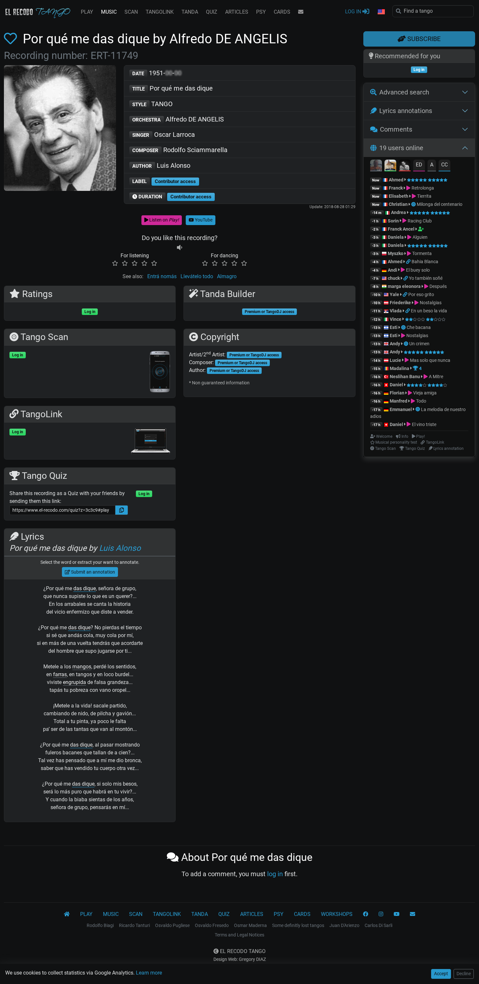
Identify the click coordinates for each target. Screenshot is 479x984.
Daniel (397, 384)
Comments (396, 129)
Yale (394, 294)
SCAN (131, 12)
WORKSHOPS (337, 914)
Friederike (400, 302)
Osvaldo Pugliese (172, 925)
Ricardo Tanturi (134, 925)
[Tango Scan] (414, 204)
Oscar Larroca (163, 134)
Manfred (398, 401)
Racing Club (419, 220)
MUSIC (109, 12)
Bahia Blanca (425, 261)
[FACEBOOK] (365, 914)
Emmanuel (401, 409)
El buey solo (417, 270)
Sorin (393, 220)
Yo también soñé (426, 278)
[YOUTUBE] (396, 914)
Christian (398, 204)
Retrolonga (422, 188)
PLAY (87, 12)
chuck (394, 278)
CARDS (282, 12)
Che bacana (419, 327)
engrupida (74, 682)
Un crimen (419, 343)
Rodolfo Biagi (100, 925)
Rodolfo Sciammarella (179, 150)
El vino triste (423, 424)
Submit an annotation (92, 572)
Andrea (398, 212)
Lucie (395, 360)
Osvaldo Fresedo (212, 925)
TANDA (189, 12)
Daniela (396, 237)
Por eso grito (421, 294)
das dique (84, 588)
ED (419, 165)
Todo (420, 401)
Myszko (395, 253)
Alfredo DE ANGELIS (178, 119)
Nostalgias (430, 302)
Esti (394, 327)
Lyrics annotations (405, 111)
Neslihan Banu (405, 376)
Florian (397, 392)
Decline (464, 973)
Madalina (399, 368)
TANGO (152, 104)
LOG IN (353, 11)
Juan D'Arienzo (344, 925)
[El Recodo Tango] (67, 914)
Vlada (396, 310)
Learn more (149, 973)
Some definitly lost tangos (298, 925)
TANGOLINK (160, 12)
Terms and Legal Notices (239, 934)
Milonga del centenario (439, 204)
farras (60, 674)
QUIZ (211, 12)
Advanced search (404, 92)
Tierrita (423, 196)
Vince (395, 319)
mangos (81, 666)
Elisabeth (398, 196)
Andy (395, 343)
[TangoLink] (409, 261)
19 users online (401, 148)
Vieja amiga (424, 392)
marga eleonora (404, 286)
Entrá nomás (162, 276)
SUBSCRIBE (423, 39)
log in (275, 874)
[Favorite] (12, 39)
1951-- (156, 73)
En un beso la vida (429, 310)
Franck (396, 188)
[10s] (179, 248)
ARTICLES (236, 12)
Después (437, 286)
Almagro (227, 276)
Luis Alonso (161, 165)
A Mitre (435, 376)
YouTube (203, 219)
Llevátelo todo (197, 276)
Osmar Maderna (250, 925)
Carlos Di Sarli (378, 925)
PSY (261, 12)
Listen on (163, 219)
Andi (392, 270)
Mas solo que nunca (429, 360)
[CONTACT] (300, 12)
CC (444, 165)
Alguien (419, 237)
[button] (381, 12)
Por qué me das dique (172, 88)
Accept (441, 973)
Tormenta (421, 253)
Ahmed (396, 179)
